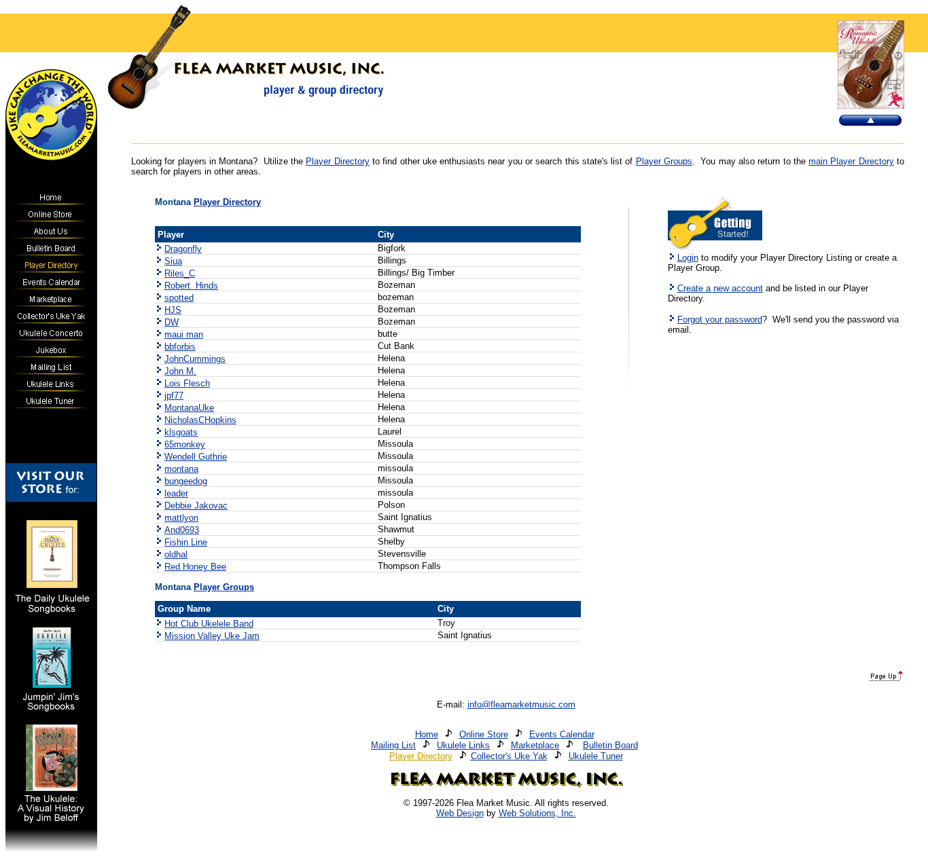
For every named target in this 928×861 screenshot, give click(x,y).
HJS (172, 310)
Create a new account (720, 288)
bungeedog (185, 481)
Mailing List (393, 745)
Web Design (460, 813)
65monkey (184, 444)
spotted (179, 298)
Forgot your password (719, 319)
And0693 (181, 530)
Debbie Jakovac (196, 505)
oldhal (176, 554)
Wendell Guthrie (195, 457)
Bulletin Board (610, 745)
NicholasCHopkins (200, 420)
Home (426, 734)
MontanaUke (189, 408)
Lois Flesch (187, 383)
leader (176, 493)
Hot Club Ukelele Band (208, 624)
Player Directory (337, 161)
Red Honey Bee (195, 567)
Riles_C (179, 273)
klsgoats (181, 432)
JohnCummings (195, 359)
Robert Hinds (191, 285)
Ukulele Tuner (596, 756)
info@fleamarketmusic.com (521, 704)
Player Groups (664, 161)
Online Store (483, 734)
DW (171, 322)
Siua (173, 261)
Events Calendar (561, 734)
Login (687, 258)
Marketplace (535, 745)
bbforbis (180, 347)
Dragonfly (183, 249)
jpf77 (173, 395)
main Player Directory (851, 161)
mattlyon (181, 518)
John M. (180, 371)
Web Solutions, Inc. (537, 813)
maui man (183, 334)
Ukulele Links (463, 745)
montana (181, 469)
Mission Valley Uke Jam (212, 636)
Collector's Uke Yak (509, 756)
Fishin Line (185, 542)
